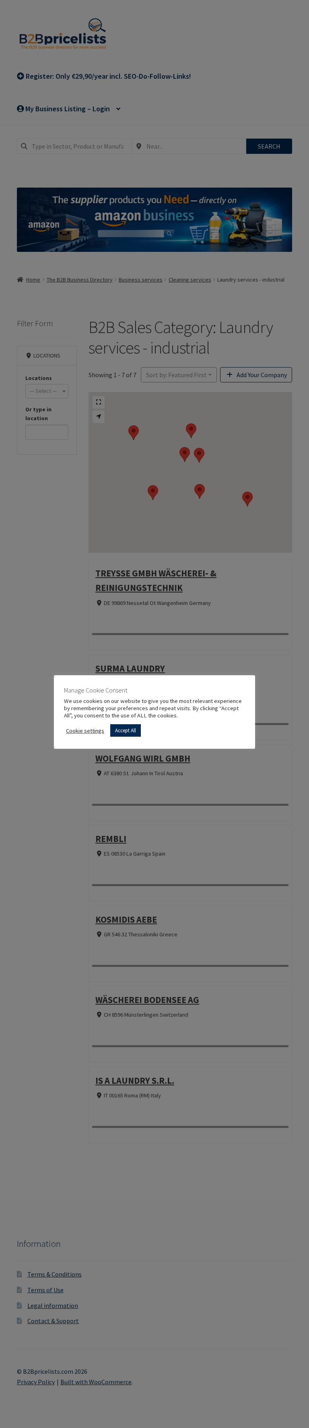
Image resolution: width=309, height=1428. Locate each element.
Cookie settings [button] (85, 730)
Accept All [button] (125, 730)
